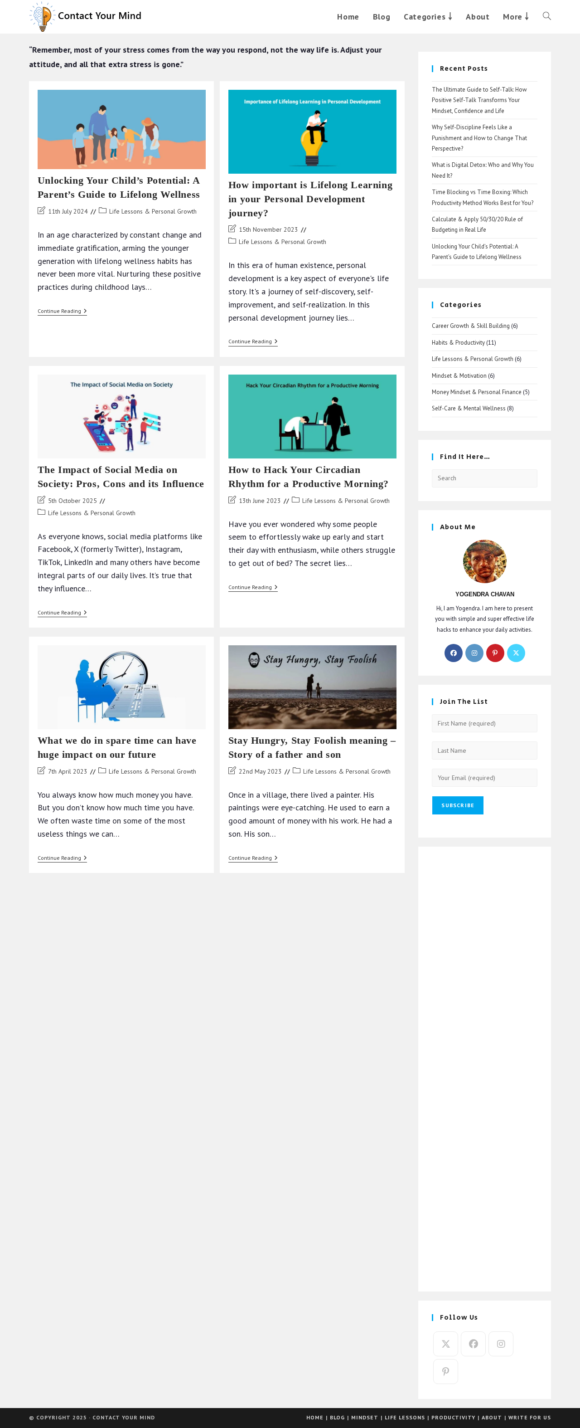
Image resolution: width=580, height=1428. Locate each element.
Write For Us (529, 1417)
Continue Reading (62, 312)
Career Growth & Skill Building (471, 326)
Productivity (453, 1417)
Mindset (364, 1417)
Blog (337, 1417)
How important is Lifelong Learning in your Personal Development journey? (310, 199)
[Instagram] (474, 653)
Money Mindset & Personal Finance (477, 392)
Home (315, 1417)
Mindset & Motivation (459, 376)
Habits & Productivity (458, 342)
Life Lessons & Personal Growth (153, 211)
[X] (516, 653)
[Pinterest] (495, 653)
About (492, 1417)
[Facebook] (454, 653)
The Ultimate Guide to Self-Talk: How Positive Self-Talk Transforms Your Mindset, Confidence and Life (479, 100)
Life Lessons (405, 1417)
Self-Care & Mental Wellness (469, 408)
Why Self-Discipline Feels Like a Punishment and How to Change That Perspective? (479, 137)
